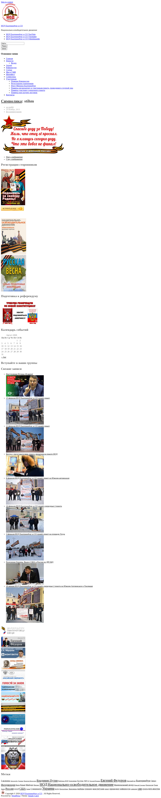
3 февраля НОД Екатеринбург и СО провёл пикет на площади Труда (35, 534)
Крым (22, 785)
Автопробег (14, 781)
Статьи (9, 70)
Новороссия (149, 785)
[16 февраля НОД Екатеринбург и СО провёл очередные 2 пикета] (25, 532)
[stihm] (32, 153)
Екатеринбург (143, 780)
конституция (98, 789)
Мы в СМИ (11, 72)
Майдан (29, 785)
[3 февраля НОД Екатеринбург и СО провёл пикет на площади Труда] (25, 560)
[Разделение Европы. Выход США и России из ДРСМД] (25, 584)
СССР (16, 789)
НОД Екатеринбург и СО (12, 26)
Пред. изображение (14, 157)
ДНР (85, 781)
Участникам (11, 79)
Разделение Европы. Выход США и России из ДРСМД (29, 562)
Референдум (11, 68)
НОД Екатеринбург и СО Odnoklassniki (23, 39)
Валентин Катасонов (30, 781)
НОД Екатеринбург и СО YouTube (21, 34)
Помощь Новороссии (20, 81)
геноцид (88, 789)
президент (114, 789)
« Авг (3, 357)
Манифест (10, 74)
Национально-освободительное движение (81, 784)
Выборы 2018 (63, 781)
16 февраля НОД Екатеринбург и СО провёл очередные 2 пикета (34, 506)
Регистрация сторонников (22, 83)
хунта (145, 789)
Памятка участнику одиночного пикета (28, 90)
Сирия (28, 789)
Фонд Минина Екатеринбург (23, 86)
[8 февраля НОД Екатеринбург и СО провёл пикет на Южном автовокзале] (25, 504)
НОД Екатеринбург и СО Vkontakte (21, 37)
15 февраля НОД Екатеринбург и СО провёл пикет (28, 398)
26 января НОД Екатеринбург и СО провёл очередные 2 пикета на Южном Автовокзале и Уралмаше (49, 586)
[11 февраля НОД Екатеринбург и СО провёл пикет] (25, 452)
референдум (125, 789)
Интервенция (8, 784)
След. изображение (14, 159)
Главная (9, 58)
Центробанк (63, 789)
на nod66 (10, 107)
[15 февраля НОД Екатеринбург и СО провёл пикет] (25, 424)
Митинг (36, 785)
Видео (13, 63)
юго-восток (154, 788)
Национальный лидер (124, 785)
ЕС (88, 781)
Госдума (80, 781)
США (22, 788)
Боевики (20, 781)
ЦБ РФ (57, 789)
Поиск (4, 46)
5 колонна (5, 781)
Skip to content (7, 2)
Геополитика (73, 781)
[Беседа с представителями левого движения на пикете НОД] (25, 476)
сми (140, 788)
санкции (134, 789)
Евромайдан (131, 781)
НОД (43, 784)
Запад (153, 781)
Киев (18, 785)
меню (4, 49)
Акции (9, 65)
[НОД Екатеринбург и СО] (3, 793)
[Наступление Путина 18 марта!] (25, 396)
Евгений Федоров (113, 780)
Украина (48, 788)
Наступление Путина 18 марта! (19, 374)
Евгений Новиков (95, 781)
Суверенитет (36, 789)
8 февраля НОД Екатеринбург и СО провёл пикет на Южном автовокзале (37, 478)
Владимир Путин (47, 780)
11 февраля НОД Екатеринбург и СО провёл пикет (28, 426)
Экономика (72, 789)
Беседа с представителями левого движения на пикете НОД (31, 454)
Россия (9, 788)
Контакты (10, 95)
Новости (9, 61)
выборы (80, 789)
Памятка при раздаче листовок (24, 93)
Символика (11, 77)
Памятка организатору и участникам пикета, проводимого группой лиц (42, 88)
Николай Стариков (139, 785)
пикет (107, 789)
